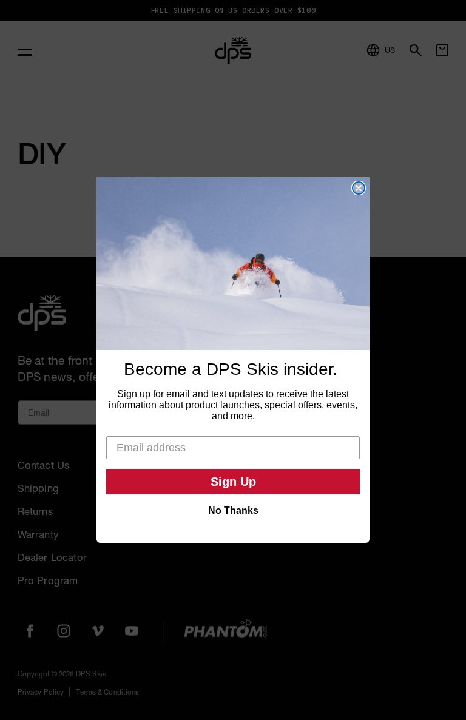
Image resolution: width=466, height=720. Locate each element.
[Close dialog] (359, 188)
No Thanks (233, 510)
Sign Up (233, 481)
